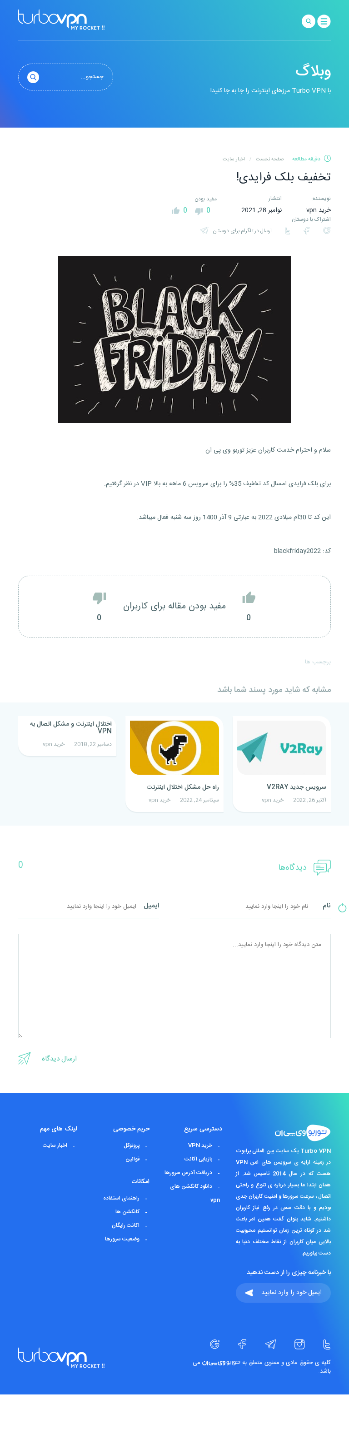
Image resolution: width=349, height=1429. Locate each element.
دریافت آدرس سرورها (188, 1172)
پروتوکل (132, 1145)
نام (327, 906)
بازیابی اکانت (198, 1159)
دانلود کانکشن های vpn (195, 1193)
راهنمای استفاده (121, 1198)
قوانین (132, 1159)
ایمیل (151, 906)
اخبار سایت (55, 1145)
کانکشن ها (127, 1211)
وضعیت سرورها (122, 1239)
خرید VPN (200, 1145)
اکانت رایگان (126, 1225)
